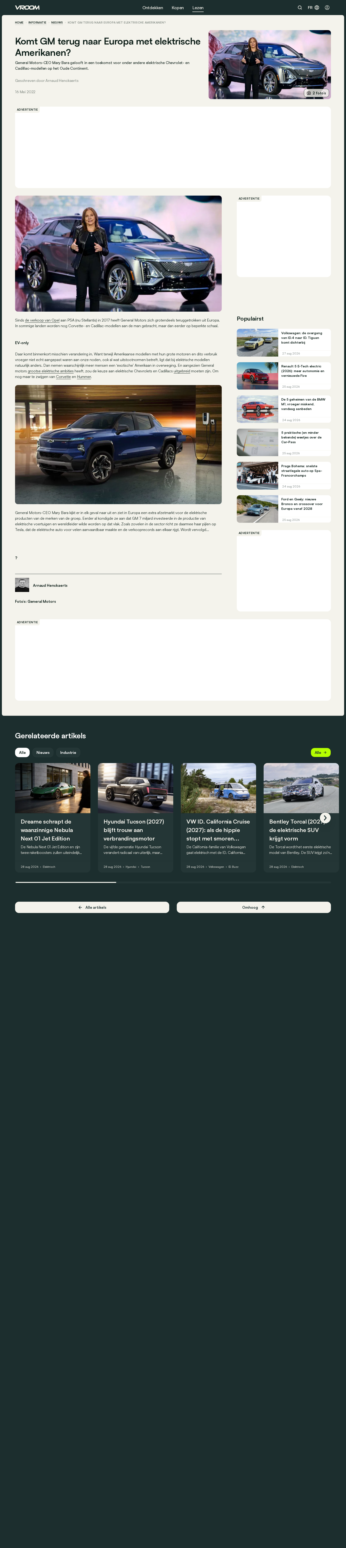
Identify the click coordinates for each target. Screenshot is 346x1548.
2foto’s (319, 93)
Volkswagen (216, 866)
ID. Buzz (233, 866)
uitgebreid (182, 371)
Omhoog (250, 907)
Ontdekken (152, 7)
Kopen (178, 7)
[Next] (325, 818)
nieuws (57, 22)
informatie (37, 22)
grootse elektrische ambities (51, 371)
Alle (22, 752)
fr (310, 7)
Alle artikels (95, 907)
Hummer (84, 376)
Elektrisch (49, 866)
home (19, 22)
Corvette (63, 376)
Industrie (68, 752)
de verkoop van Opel (42, 320)
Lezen (198, 7)
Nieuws (42, 752)
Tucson (145, 866)
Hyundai (131, 866)
